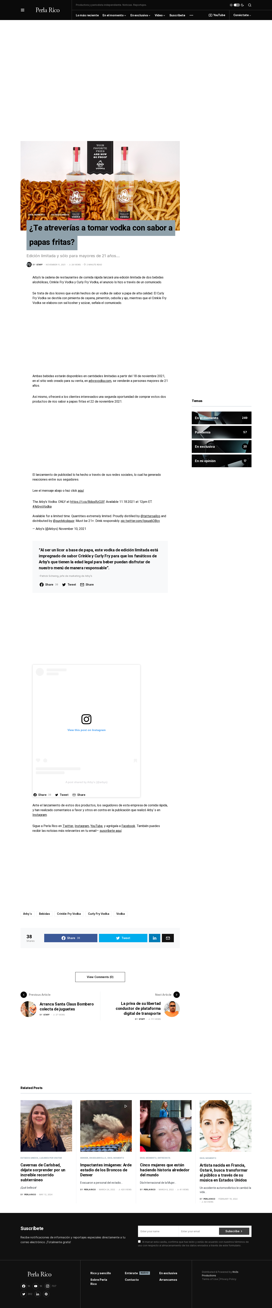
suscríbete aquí (110, 830)
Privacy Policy (228, 1279)
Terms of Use (210, 1279)
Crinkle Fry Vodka (69, 913)
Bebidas (44, 913)
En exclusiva (168, 1273)
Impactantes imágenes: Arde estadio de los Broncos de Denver (106, 1170)
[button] (23, 10)
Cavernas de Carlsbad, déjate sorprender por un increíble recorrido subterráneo (43, 1172)
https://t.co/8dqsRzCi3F (87, 501)
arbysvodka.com (100, 381)
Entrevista (164, 1158)
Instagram (39, 815)
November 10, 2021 (72, 529)
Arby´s (27, 913)
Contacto (132, 1279)
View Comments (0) (100, 977)
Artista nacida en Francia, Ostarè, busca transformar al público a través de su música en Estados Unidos (224, 1172)
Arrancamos (168, 1279)
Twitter (68, 826)
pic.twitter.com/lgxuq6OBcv (140, 521)
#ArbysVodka (42, 506)
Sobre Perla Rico (98, 1282)
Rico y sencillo (100, 1273)
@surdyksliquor (63, 521)
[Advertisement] (136, 48)
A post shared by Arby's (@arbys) (87, 782)
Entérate (136, 1273)
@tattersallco (150, 516)
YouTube (219, 15)
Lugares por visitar (50, 1158)
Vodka (120, 913)
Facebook (128, 826)
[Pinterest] (46, 1294)
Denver (84, 1158)
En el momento (36, 214)
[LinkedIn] (37, 1294)
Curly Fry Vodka (98, 913)
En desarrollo (97, 1158)
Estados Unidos (60, 214)
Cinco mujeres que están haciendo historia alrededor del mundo (164, 1170)
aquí (81, 490)
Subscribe (232, 1231)
